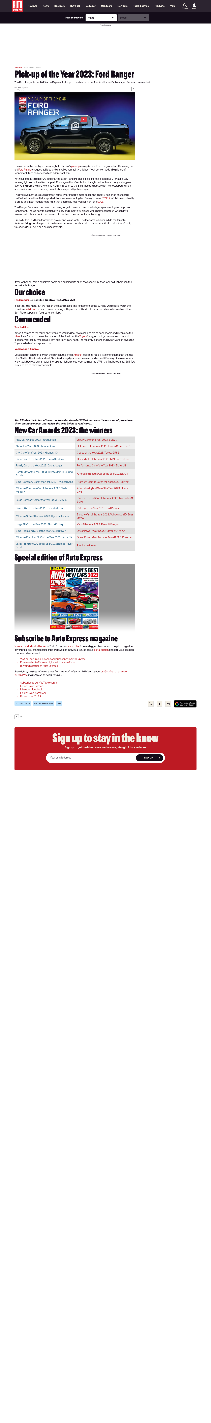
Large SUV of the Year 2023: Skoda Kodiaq (39, 524)
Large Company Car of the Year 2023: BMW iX (41, 500)
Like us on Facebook (31, 689)
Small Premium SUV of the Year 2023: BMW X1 (41, 531)
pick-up (75, 166)
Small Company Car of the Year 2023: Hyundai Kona (44, 482)
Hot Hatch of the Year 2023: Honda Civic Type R (103, 446)
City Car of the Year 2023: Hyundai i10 (37, 452)
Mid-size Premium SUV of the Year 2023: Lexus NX (44, 537)
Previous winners (86, 545)
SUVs (100, 201)
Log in (194, 8)
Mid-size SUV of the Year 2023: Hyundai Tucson (42, 516)
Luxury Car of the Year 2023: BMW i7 (97, 439)
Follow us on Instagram (33, 693)
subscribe (73, 646)
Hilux (17, 336)
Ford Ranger (25, 169)
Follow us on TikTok (30, 696)
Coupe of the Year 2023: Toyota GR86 (98, 452)
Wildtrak (30, 309)
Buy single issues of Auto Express (39, 666)
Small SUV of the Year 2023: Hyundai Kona (39, 508)
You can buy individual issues (30, 646)
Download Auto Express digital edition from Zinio (47, 662)
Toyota (83, 336)
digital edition (101, 649)
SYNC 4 (106, 198)
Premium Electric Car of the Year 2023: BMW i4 (103, 482)
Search (185, 8)
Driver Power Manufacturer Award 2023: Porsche (104, 537)
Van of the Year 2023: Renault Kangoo (98, 524)
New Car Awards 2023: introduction (36, 439)
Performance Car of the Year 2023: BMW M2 (101, 465)
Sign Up (148, 757)
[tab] (105, 717)
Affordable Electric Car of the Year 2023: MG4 (102, 473)
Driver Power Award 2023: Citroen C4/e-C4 (101, 531)
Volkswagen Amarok (26, 349)
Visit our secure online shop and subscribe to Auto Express (53, 659)
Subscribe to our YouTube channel (39, 682)
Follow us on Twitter (31, 686)
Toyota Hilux (22, 327)
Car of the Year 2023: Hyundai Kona (35, 446)
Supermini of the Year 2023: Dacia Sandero (40, 459)
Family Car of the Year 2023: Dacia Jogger (39, 465)
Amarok (77, 354)
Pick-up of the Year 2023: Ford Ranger (98, 508)
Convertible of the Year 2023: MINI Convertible (103, 459)
